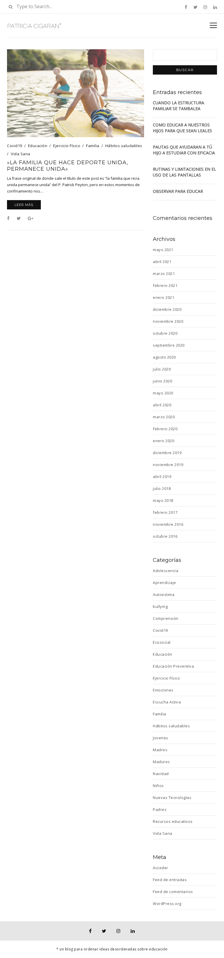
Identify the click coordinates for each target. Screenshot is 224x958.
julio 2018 (162, 488)
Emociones (163, 690)
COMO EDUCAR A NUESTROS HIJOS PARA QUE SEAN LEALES (182, 127)
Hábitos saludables (123, 145)
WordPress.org (167, 903)
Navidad (161, 773)
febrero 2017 (165, 512)
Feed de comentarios (173, 891)
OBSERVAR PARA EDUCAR (178, 191)
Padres (160, 809)
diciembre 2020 (167, 309)
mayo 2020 (163, 393)
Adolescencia (165, 570)
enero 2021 (163, 297)
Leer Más (24, 205)
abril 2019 (162, 476)
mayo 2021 (163, 249)
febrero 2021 (165, 285)
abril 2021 (162, 261)
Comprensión (165, 618)
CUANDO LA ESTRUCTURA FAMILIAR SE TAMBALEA (178, 105)
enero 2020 (163, 440)
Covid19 (14, 145)
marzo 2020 (164, 416)
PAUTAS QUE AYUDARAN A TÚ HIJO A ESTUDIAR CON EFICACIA (184, 150)
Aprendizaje (164, 582)
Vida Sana (20, 153)
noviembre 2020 (168, 321)
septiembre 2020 (169, 345)
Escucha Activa (167, 702)
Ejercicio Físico (66, 145)
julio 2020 (162, 369)
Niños (158, 785)
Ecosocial (162, 642)
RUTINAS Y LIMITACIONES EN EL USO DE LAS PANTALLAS (184, 172)
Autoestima (163, 594)
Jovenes (160, 737)
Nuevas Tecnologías (172, 797)
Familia (92, 145)
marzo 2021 (164, 273)
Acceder (160, 867)
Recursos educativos (173, 821)
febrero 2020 (165, 428)
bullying (160, 606)
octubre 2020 (165, 333)
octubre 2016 (165, 536)
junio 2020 (162, 381)
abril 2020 (162, 404)
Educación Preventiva (173, 666)
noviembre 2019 (168, 464)
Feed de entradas (170, 879)
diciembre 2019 (167, 452)
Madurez (161, 761)
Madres (160, 749)
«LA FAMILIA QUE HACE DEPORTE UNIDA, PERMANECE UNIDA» (67, 165)
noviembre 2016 (168, 524)
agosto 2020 (164, 357)
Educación (38, 145)
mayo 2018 (163, 500)
